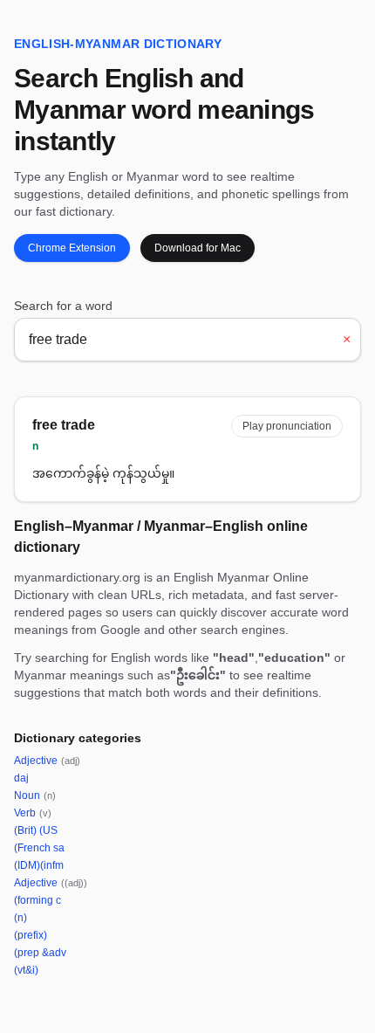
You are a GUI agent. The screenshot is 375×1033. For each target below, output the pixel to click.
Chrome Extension (72, 248)
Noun (35, 795)
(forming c (37, 900)
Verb (32, 813)
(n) (20, 918)
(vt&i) (26, 970)
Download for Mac (197, 248)
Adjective (47, 760)
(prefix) (30, 935)
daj (21, 778)
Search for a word (63, 306)
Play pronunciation (286, 426)
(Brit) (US (36, 830)
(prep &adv (40, 953)
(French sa (39, 848)
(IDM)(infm (39, 865)
